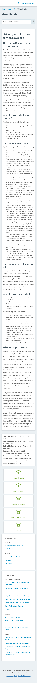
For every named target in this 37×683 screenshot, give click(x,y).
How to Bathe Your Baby (12, 617)
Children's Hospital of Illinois (14, 557)
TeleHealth (8, 563)
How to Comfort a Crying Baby (14, 620)
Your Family (12, 9)
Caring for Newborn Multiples (14, 606)
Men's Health (22, 9)
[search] (16, 21)
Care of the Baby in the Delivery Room (17, 602)
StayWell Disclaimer (24, 676)
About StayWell (12, 676)
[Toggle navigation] (4, 3)
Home (3, 9)
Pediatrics (8, 560)
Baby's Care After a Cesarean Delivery (17, 596)
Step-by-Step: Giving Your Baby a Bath (17, 643)
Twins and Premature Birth (13, 624)
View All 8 (8, 609)
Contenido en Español (27, 3)
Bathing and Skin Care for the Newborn (17, 599)
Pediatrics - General (11, 549)
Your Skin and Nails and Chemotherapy (17, 588)
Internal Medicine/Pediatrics (14, 545)
